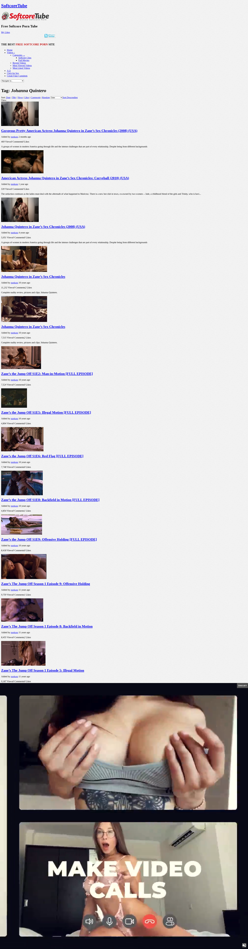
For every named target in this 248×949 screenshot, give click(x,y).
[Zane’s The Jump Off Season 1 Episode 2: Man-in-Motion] (22, 709)
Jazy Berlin (228, 883)
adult (65, 883)
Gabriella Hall (141, 879)
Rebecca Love (89, 880)
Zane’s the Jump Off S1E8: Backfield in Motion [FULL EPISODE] (50, 500)
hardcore (100, 883)
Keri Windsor (228, 880)
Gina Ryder (78, 883)
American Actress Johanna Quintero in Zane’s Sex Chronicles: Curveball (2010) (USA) (65, 178)
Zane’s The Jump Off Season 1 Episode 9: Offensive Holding (45, 584)
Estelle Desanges (92, 875)
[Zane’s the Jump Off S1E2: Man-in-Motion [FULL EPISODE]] (21, 368)
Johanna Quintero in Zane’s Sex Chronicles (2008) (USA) (43, 227)
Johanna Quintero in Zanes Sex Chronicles (32, 759)
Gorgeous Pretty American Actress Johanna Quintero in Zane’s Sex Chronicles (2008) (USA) (69, 131)
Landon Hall (181, 875)
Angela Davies (164, 887)
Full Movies (23, 60)
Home (9, 50)
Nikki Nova (200, 880)
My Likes (5, 32)
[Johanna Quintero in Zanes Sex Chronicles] (24, 754)
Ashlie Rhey (219, 880)
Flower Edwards (80, 887)
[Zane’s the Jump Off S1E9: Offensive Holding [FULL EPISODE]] (21, 534)
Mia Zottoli (78, 879)
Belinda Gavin (205, 875)
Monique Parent (162, 879)
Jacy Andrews (82, 875)
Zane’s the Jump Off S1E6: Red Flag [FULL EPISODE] (42, 456)
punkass (14, 137)
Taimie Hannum (209, 880)
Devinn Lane (91, 887)
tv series (67, 879)
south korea (136, 875)
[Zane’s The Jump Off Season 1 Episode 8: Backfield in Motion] (22, 621)
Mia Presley (57, 883)
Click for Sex (13, 73)
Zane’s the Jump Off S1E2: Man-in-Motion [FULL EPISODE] (47, 374)
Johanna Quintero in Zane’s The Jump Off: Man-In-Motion (45, 802)
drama (209, 883)
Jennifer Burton (218, 883)
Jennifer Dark (183, 883)
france (98, 879)
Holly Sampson (107, 874)
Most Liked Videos (21, 68)
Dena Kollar (177, 880)
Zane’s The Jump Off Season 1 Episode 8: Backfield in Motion (47, 626)
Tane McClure (174, 887)
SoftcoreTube (14, 5)
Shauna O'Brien (124, 886)
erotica (236, 883)
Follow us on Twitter (16, 923)
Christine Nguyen (117, 879)
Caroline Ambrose (148, 883)
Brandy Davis (163, 883)
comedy (183, 880)
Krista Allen (174, 884)
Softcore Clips (24, 58)
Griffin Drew (23, 886)
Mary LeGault (112, 887)
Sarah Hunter (121, 884)
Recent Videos (19, 63)
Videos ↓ (11, 52)
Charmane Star (234, 875)
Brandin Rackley (157, 874)
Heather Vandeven (149, 886)
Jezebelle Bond (69, 887)
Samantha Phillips (56, 887)
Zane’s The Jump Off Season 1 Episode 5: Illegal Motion (42, 670)
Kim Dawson (101, 887)
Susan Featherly (16, 879)
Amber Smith (44, 887)
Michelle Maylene (42, 883)
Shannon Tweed (171, 875)
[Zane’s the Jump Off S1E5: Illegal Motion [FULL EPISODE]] (14, 407)
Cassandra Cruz (6, 875)
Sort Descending (70, 97)
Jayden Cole (216, 875)
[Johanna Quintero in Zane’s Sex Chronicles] (24, 271)
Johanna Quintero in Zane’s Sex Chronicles (33, 276)
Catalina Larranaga (40, 875)
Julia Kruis (34, 887)
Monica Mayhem (193, 875)
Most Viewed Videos (22, 65)
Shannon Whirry (54, 875)
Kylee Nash (199, 887)
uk (129, 880)
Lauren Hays (133, 883)
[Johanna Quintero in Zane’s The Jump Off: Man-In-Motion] (21, 797)
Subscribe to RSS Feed (17, 925)
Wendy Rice (191, 880)
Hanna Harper (89, 883)
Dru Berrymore (27, 875)
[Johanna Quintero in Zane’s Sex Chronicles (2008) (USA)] (20, 221)
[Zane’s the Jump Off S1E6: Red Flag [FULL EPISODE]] (22, 450)
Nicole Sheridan (7, 883)
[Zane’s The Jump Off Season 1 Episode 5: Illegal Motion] (23, 665)
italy (103, 879)
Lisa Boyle (135, 887)
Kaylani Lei (16, 875)
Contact (10, 933)
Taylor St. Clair (190, 887)
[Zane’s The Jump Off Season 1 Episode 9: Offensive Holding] (23, 578)
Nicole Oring (111, 883)
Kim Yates (145, 875)
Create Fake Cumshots (17, 76)
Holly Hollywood (123, 875)
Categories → (19, 55)
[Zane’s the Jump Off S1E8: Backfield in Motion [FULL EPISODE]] (22, 494)
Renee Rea (224, 875)
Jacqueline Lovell (213, 886)
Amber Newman (22, 883)
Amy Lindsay (68, 874)
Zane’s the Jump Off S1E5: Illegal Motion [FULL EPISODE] (46, 412)
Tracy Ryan (239, 879)
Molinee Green (29, 880)
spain (182, 886)
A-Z (9, 70)
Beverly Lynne (48, 878)
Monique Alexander (198, 883)
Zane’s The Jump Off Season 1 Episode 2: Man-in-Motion (43, 714)
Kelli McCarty (12, 887)
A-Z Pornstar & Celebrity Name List (23, 930)
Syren (71, 883)
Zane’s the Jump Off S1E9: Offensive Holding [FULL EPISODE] (49, 539)
